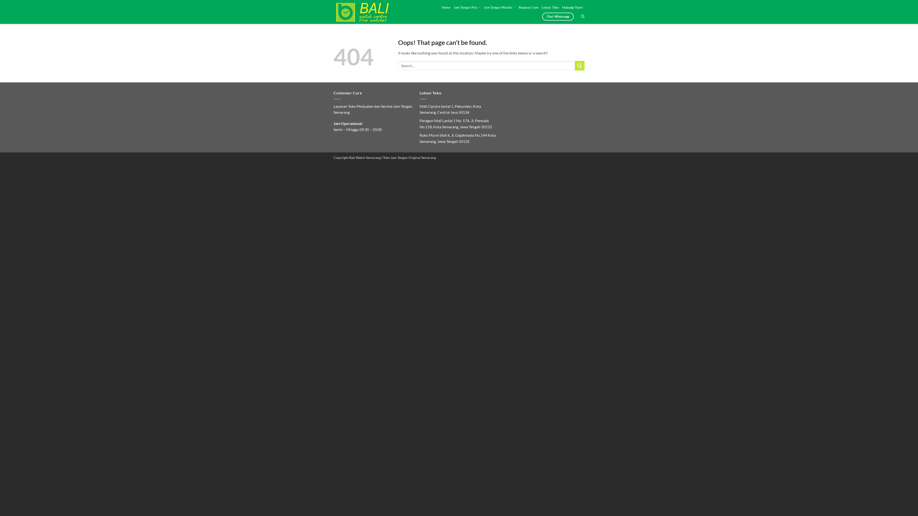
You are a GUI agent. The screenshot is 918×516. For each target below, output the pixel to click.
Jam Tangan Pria (465, 7)
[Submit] (580, 65)
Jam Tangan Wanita (498, 7)
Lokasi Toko (550, 7)
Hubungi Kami (572, 7)
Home (446, 7)
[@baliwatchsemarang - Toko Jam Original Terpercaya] (366, 12)
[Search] (583, 16)
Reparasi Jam (528, 7)
